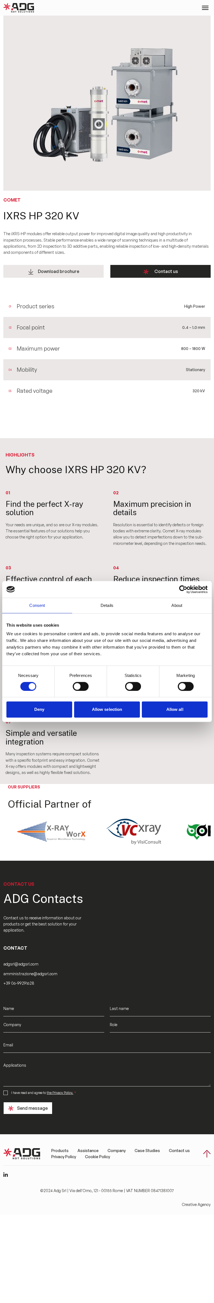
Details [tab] (107, 605)
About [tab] (176, 605)
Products (60, 1150)
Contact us (166, 271)
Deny (39, 709)
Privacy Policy (63, 1156)
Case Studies (147, 1150)
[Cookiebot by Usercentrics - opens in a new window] (183, 589)
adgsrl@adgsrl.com (20, 964)
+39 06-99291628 (18, 983)
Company (117, 1150)
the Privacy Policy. (60, 1093)
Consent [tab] (37, 605)
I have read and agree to (43, 1093)
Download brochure (58, 271)
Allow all (174, 709)
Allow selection (107, 709)
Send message (32, 1108)
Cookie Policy (97, 1156)
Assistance (88, 1150)
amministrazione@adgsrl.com (30, 973)
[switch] (81, 686)
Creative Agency (196, 1204)
